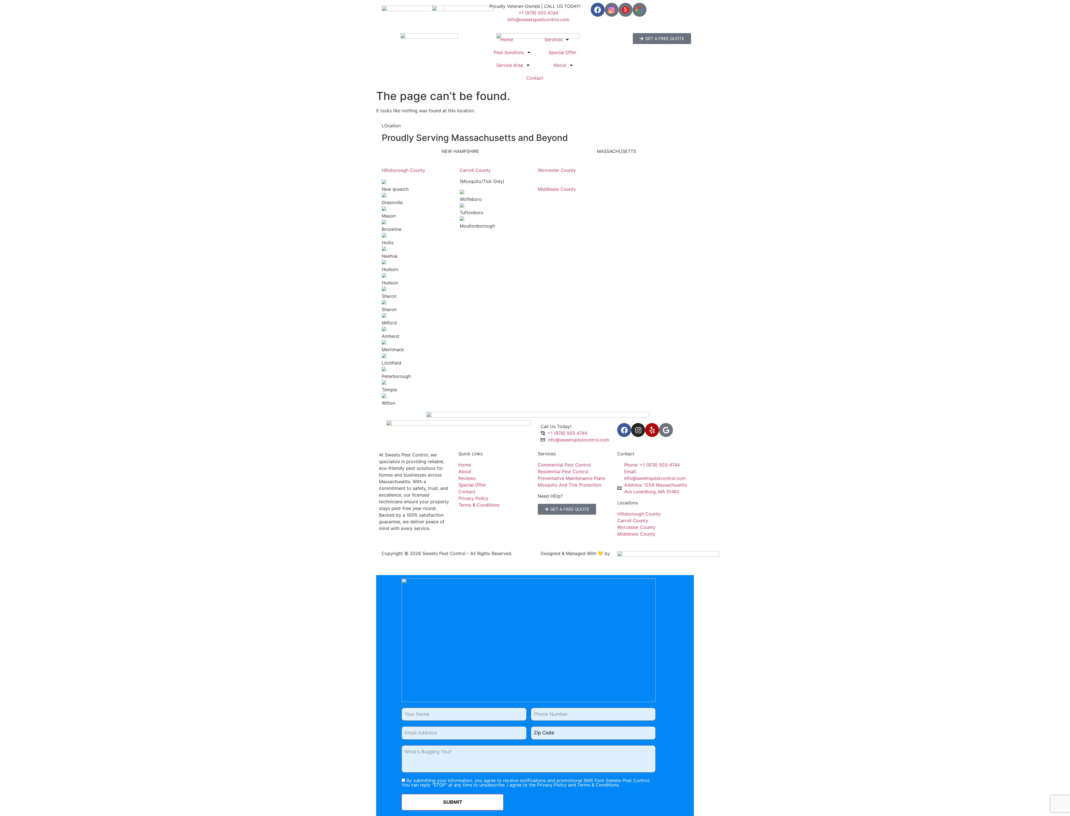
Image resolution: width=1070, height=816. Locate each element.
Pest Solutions (509, 52)
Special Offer (562, 52)
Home (506, 39)
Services (553, 39)
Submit (452, 802)
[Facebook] (598, 10)
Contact (534, 78)
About (559, 65)
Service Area (509, 65)
